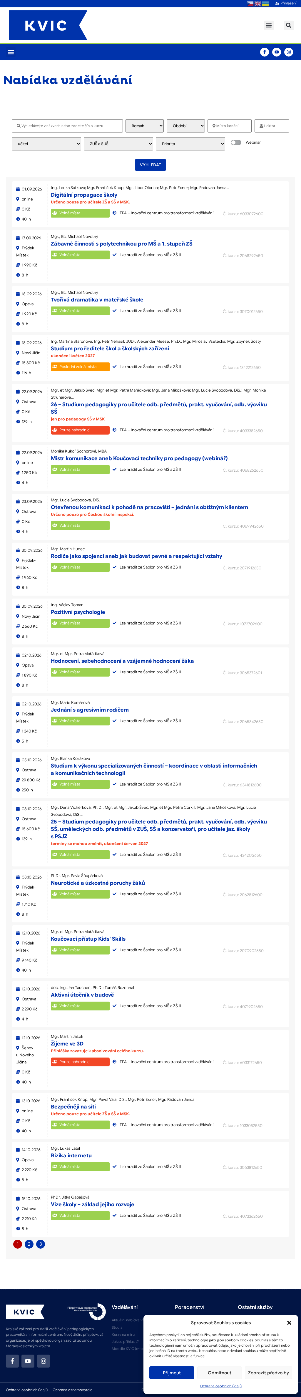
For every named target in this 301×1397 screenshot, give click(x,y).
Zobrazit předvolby (268, 1373)
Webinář (253, 142)
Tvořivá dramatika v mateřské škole (97, 299)
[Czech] (250, 3)
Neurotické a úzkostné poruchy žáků (98, 883)
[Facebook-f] (264, 52)
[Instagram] (288, 52)
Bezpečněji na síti (73, 1106)
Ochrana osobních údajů (221, 1386)
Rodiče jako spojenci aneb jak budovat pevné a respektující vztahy (136, 556)
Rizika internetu (71, 1155)
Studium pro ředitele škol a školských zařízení (110, 348)
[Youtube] (276, 52)
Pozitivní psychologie (78, 612)
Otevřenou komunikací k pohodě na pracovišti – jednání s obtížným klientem (149, 507)
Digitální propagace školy (84, 195)
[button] (289, 1323)
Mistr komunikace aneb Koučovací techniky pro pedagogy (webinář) (139, 458)
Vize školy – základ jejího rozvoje (92, 1204)
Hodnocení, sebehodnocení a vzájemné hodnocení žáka (122, 661)
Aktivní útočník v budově (82, 995)
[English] (258, 3)
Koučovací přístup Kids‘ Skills (88, 939)
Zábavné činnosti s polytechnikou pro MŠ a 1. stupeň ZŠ (122, 244)
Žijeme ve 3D (67, 1043)
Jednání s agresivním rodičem (90, 710)
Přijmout (172, 1373)
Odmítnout (219, 1373)
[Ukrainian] (266, 3)
